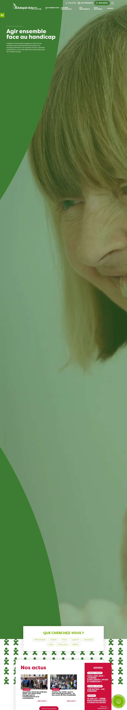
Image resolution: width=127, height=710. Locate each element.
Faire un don (62, 644)
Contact (110, 8)
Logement (75, 640)
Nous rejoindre (98, 8)
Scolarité (53, 640)
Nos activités (37, 8)
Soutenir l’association (66, 8)
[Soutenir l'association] (118, 701)
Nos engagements (84, 8)
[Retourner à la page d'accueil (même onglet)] (23, 6)
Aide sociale (88, 640)
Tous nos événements (102, 707)
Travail (64, 640)
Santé (51, 644)
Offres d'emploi (39, 640)
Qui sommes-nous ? (52, 8)
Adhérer (75, 644)
